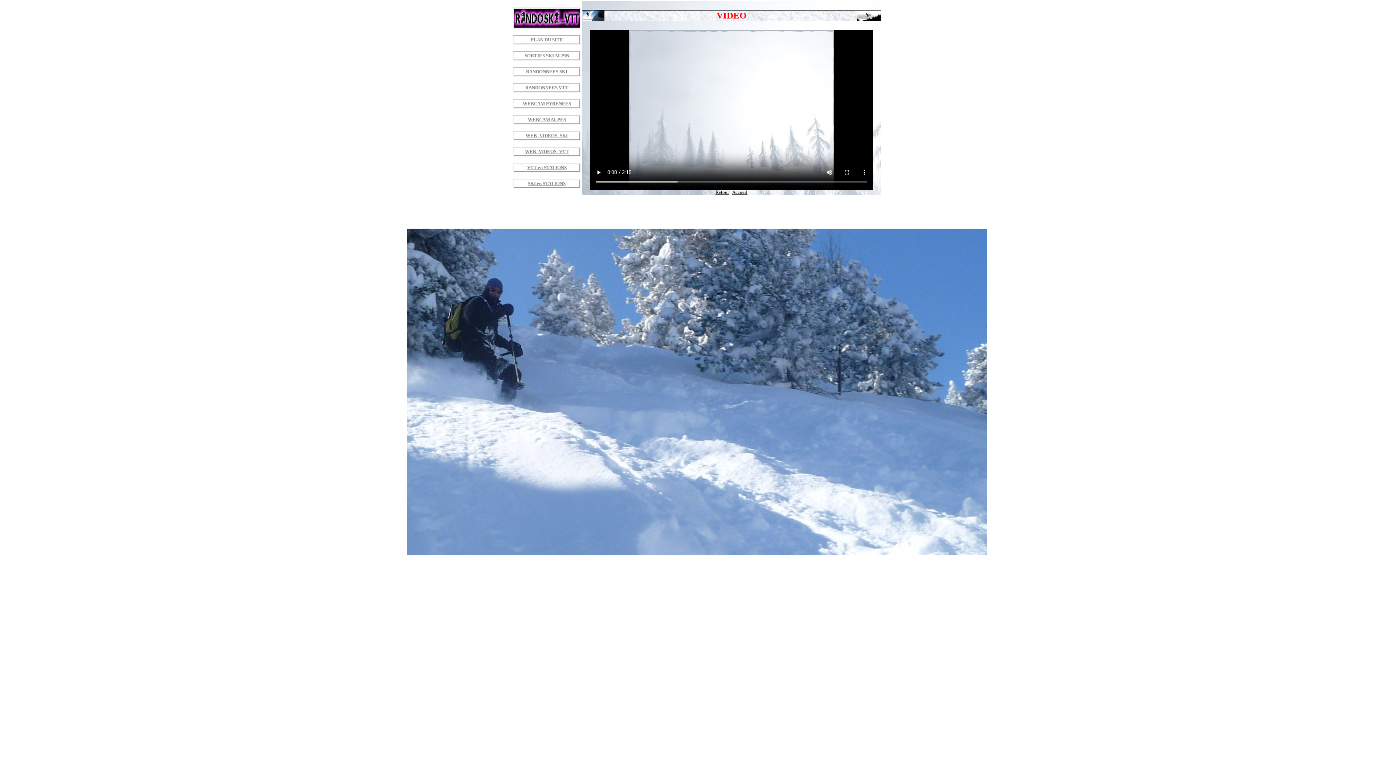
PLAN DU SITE (547, 39)
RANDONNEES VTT (546, 87)
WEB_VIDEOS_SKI (547, 135)
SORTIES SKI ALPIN (547, 55)
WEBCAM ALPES (547, 119)
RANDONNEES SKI (546, 71)
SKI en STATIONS (547, 183)
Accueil (739, 192)
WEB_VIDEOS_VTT (547, 151)
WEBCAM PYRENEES (547, 103)
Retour (722, 192)
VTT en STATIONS (547, 167)
